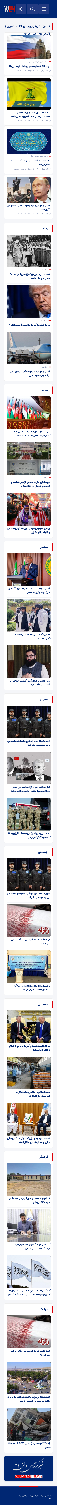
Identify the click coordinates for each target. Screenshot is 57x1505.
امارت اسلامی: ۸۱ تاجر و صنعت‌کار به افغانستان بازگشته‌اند (33, 1094)
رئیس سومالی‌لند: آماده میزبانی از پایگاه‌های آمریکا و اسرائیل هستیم (29, 590)
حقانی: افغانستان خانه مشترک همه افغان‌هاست (33, 637)
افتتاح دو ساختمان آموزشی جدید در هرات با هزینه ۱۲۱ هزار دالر (30, 1200)
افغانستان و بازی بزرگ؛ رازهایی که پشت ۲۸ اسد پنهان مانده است (30, 276)
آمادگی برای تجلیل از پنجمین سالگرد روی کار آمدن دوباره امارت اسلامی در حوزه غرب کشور (29, 1293)
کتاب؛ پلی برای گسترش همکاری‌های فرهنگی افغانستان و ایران (33, 1247)
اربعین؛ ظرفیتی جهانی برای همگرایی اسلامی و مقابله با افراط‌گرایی (28, 530)
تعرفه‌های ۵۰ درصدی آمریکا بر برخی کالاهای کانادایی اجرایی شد (29, 1048)
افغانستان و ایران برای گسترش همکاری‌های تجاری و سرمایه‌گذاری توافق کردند (28, 1140)
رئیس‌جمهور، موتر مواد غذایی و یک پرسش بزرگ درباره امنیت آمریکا (30, 373)
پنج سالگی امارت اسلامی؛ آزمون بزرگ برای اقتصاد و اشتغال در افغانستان (30, 484)
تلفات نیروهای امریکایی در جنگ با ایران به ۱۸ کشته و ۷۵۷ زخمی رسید (29, 835)
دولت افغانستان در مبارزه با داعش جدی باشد (29, 66)
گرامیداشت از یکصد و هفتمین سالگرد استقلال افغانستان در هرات (32, 988)
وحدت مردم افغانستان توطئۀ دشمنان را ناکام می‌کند (30, 163)
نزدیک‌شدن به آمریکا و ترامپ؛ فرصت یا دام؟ (30, 325)
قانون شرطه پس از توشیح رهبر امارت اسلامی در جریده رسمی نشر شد (29, 743)
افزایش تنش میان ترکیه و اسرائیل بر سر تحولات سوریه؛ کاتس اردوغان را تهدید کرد (30, 789)
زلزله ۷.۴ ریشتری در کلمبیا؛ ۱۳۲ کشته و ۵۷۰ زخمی (29, 1445)
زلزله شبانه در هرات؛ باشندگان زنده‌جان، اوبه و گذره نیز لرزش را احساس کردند (28, 1399)
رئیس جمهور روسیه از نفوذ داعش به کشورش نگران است (29, 207)
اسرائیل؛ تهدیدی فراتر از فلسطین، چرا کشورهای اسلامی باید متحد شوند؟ (32, 434)
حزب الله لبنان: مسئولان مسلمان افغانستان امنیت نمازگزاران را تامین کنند (30, 114)
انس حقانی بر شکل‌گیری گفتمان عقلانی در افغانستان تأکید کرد (29, 683)
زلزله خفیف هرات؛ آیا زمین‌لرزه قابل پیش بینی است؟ (30, 942)
